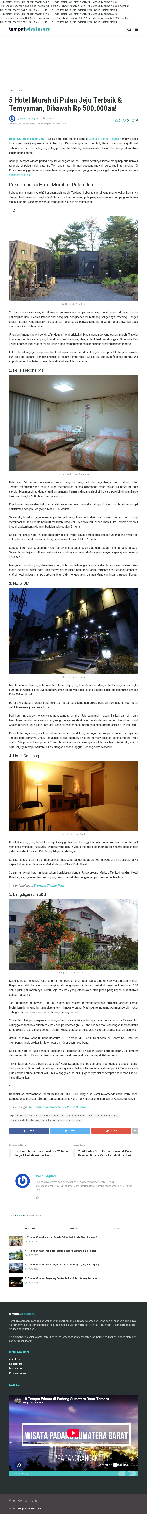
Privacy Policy (17, 1373)
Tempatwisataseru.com (29, 1508)
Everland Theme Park (49, 885)
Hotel (20, 90)
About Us (14, 1359)
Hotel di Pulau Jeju (47, 1115)
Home (12, 90)
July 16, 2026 (47, 118)
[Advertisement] (73, 60)
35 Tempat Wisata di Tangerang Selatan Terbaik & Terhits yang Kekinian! (61, 1278)
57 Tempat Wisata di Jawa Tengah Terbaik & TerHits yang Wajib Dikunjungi (62, 1264)
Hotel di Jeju (24, 1115)
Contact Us (15, 1363)
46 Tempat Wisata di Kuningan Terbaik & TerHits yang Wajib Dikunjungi (60, 1250)
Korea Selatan (26, 123)
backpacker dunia (20, 175)
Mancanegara (43, 123)
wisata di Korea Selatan (104, 139)
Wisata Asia (59, 123)
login (20, 1215)
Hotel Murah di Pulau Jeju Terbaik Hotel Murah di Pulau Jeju (45, 1120)
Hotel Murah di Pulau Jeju (103, 1115)
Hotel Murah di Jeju (73, 1115)
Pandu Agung (27, 118)
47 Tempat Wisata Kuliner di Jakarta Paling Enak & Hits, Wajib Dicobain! (61, 1237)
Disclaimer (15, 1368)
